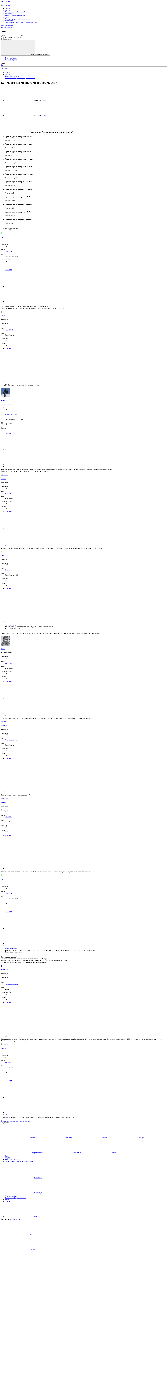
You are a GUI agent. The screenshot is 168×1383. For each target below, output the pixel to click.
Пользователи (9, 20)
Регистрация (5, 68)
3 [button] (8, 208)
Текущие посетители (11, 22)
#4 (5, 545)
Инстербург (8, 663)
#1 (5, 303)
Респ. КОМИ (9, 330)
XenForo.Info (16, 1219)
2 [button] (8, 193)
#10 (6, 1036)
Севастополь (9, 251)
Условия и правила (11, 1196)
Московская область (11, 984)
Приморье (8, 1062)
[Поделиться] (19, 286)
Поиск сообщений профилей (28, 22)
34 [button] (9, 155)
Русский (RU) (38, 1193)
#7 (5, 791)
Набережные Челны (11, 414)
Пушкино (8, 493)
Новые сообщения (11, 12)
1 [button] (8, 140)
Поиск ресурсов (24, 19)
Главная (7, 8)
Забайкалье (8, 817)
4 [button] (8, 148)
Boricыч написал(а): (11, 948)
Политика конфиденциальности (15, 1198)
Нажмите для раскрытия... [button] (13, 628)
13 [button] (9, 163)
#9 (5, 945)
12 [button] (9, 170)
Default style (38, 1178)
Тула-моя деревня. (11, 740)
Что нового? (9, 13)
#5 (5, 621)
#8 (5, 868)
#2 (5, 381)
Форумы (7, 10)
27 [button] (9, 178)
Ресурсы (7, 17)
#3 (5, 466)
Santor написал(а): (11, 625)
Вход (2, 65)
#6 (5, 715)
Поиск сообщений (23, 12)
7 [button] (8, 200)
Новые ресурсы (22, 15)
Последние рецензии (12, 19)
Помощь (7, 1199)
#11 (6, 1114)
